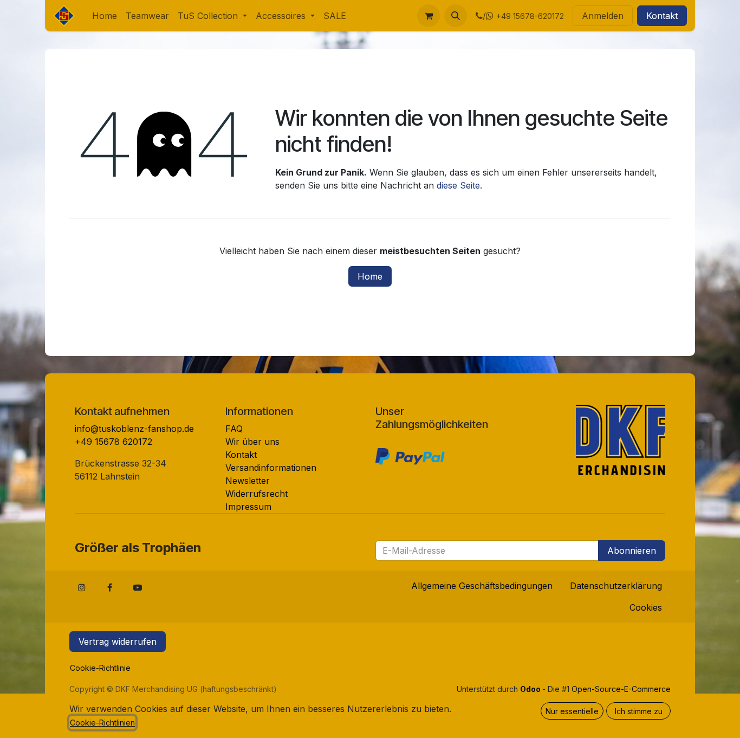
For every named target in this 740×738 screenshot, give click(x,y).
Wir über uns (252, 441)
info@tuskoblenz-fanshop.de (134, 428)
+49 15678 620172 (113, 441)
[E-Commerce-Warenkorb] (428, 15)
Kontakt (662, 15)
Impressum (248, 506)
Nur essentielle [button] (572, 711)
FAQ (234, 428)
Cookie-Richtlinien (102, 722)
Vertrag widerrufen (118, 641)
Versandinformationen (270, 467)
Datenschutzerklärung (616, 585)
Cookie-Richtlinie (100, 667)
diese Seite (458, 185)
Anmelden (603, 15)
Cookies (645, 607)
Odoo (531, 689)
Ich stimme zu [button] (639, 711)
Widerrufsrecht (256, 493)
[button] (455, 15)
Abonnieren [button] (631, 550)
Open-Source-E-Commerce (621, 689)
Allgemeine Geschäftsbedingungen (482, 585)
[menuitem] (104, 16)
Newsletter (247, 480)
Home (370, 276)
